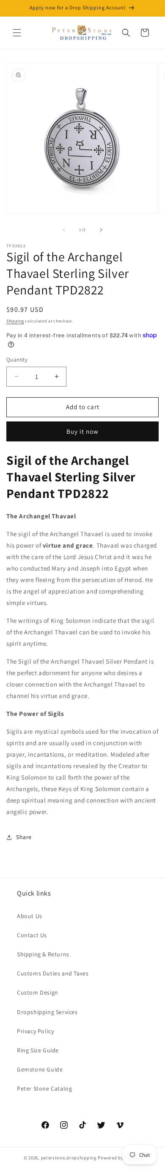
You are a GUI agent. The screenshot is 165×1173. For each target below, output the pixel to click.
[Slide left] (64, 229)
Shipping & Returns (43, 954)
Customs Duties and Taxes (52, 973)
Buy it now (82, 431)
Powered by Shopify (119, 1158)
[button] (17, 32)
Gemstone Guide (40, 1069)
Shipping (15, 321)
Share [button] (24, 837)
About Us (29, 916)
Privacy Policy (35, 1031)
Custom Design (37, 992)
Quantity (17, 359)
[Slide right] (101, 229)
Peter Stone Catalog (44, 1088)
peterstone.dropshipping (69, 1158)
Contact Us (32, 935)
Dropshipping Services (47, 1012)
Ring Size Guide (38, 1050)
